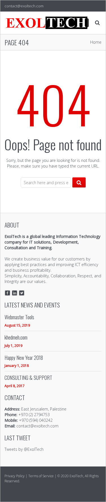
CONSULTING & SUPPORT (28, 377)
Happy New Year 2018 (24, 357)
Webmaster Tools (19, 317)
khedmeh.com (16, 337)
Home (95, 42)
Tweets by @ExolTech (24, 449)
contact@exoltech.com (24, 5)
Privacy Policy (15, 476)
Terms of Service (41, 476)
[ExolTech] (47, 23)
